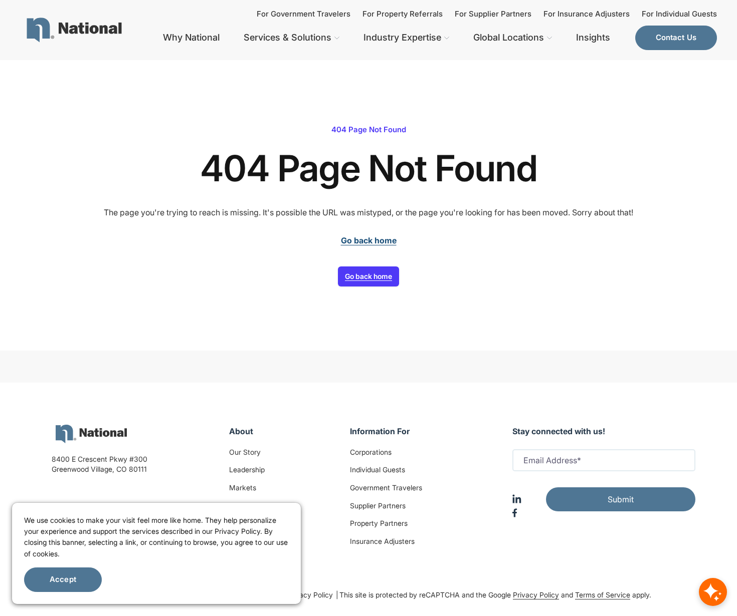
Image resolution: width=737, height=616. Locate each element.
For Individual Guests (679, 14)
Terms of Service (602, 594)
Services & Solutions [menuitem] (287, 37)
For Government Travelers (303, 14)
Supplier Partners (378, 505)
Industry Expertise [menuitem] (402, 37)
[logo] (91, 434)
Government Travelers (386, 487)
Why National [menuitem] (191, 37)
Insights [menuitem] (593, 37)
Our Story (245, 452)
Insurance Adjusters (382, 541)
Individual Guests (377, 469)
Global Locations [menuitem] (508, 37)
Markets (242, 487)
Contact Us (676, 37)
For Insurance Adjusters (586, 14)
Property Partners (379, 523)
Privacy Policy (311, 594)
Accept (63, 579)
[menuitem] (74, 30)
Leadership (247, 469)
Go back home (368, 276)
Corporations (371, 452)
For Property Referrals (402, 14)
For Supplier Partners (493, 14)
